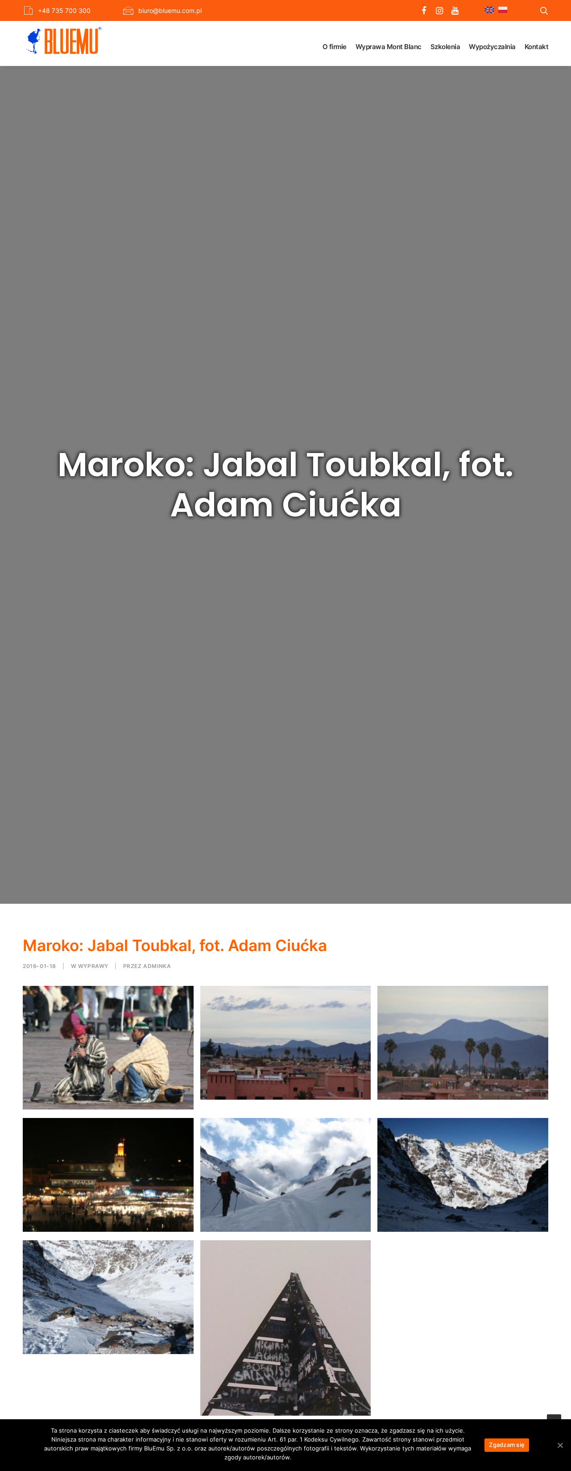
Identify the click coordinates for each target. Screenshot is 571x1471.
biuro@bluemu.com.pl (170, 10)
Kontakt (537, 46)
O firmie (335, 46)
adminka (157, 966)
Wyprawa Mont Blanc (389, 46)
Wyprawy (93, 966)
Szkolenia (445, 46)
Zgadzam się (507, 1444)
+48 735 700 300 (64, 10)
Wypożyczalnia (492, 46)
